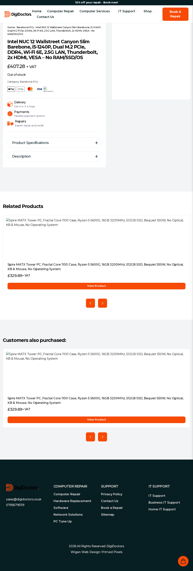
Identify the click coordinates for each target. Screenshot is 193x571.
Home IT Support (162, 509)
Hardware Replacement (72, 501)
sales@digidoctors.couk (23, 499)
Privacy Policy (111, 494)
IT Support (157, 496)
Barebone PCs (25, 27)
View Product (96, 285)
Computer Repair (60, 11)
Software (61, 508)
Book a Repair (112, 508)
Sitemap (107, 514)
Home (37, 11)
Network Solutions (68, 514)
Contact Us (45, 17)
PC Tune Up (63, 521)
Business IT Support (164, 502)
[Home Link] (18, 14)
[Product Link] (96, 238)
